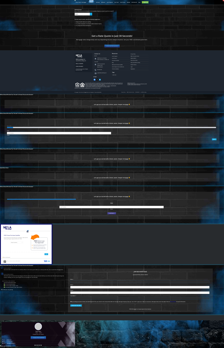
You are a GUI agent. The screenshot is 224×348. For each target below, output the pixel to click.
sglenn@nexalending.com (101, 72)
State (8, 130)
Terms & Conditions (115, 68)
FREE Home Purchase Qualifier (117, 64)
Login (132, 66)
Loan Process (114, 58)
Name (72, 279)
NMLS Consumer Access (135, 56)
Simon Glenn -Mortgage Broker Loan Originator (86, 92)
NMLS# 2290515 (133, 58)
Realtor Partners (133, 64)
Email (72, 284)
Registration (133, 68)
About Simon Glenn (134, 60)
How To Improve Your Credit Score (118, 66)
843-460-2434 (99, 69)
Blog (113, 62)
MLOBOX (100, 92)
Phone (72, 290)
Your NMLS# (73, 295)
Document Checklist (115, 60)
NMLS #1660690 (79, 63)
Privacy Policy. (173, 301)
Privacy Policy (133, 54)
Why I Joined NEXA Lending (135, 62)
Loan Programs (114, 56)
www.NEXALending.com (81, 60)
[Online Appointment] (91, 2)
